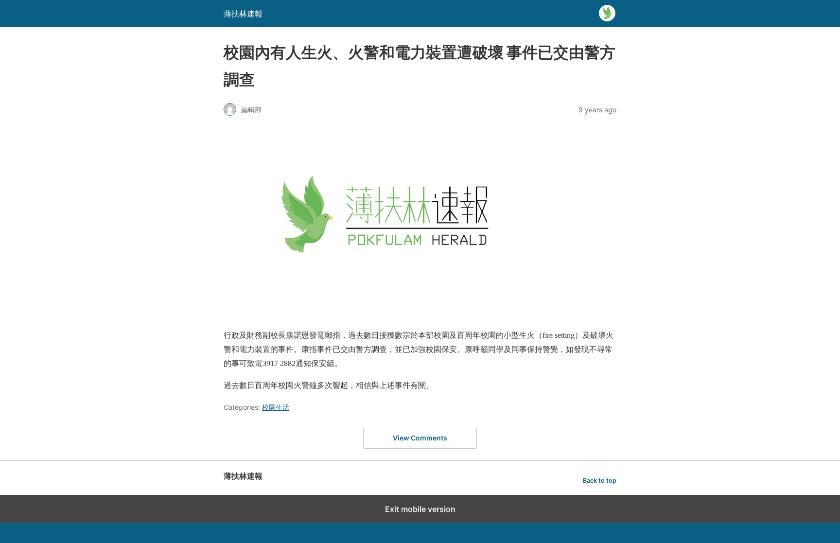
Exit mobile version (420, 509)
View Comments (420, 438)
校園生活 (275, 407)
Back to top (599, 480)
